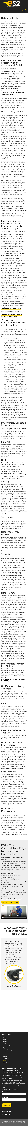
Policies (3, 316)
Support (5, 1054)
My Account (6, 1062)
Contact (5, 1056)
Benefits (5, 1043)
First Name (5, 1097)
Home (4, 1037)
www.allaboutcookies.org (9, 88)
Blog (4, 1048)
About (4, 1039)
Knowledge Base (7, 1045)
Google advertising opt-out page (12, 303)
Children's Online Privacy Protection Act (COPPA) (13, 680)
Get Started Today (10, 902)
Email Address (6, 1091)
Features (5, 1041)
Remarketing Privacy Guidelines (11, 314)
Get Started (6, 1060)
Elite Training (6, 1058)
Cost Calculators (7, 1052)
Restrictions (13, 316)
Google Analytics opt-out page (11, 308)
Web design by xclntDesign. (12, 1122)
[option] (14, 964)
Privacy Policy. (21, 1122)
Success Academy (7, 1050)
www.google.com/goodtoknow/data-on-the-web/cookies (13, 93)
